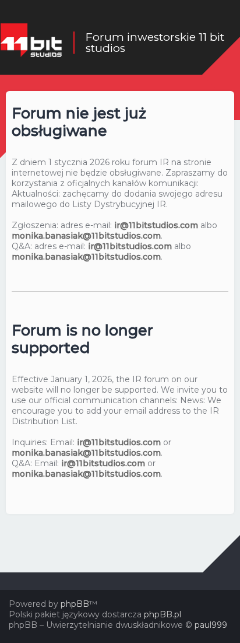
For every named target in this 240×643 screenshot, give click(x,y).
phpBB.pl (162, 614)
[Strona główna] (31, 42)
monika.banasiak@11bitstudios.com (86, 235)
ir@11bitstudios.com (156, 225)
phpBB (75, 604)
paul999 (211, 625)
